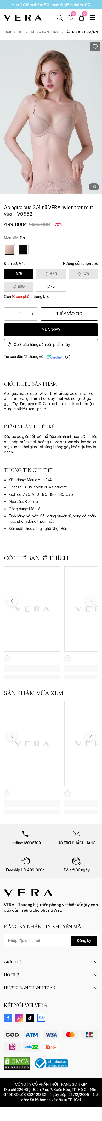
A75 (18, 273)
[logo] (23, 17)
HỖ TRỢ (11, 974)
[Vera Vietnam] (28, 892)
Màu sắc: (14, 238)
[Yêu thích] (95, 46)
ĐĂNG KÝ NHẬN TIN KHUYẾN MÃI (43, 926)
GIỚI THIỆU (14, 962)
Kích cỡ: (15, 263)
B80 (21, 286)
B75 (85, 273)
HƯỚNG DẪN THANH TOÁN (29, 987)
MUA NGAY (51, 329)
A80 (53, 273)
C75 (50, 286)
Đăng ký (84, 940)
